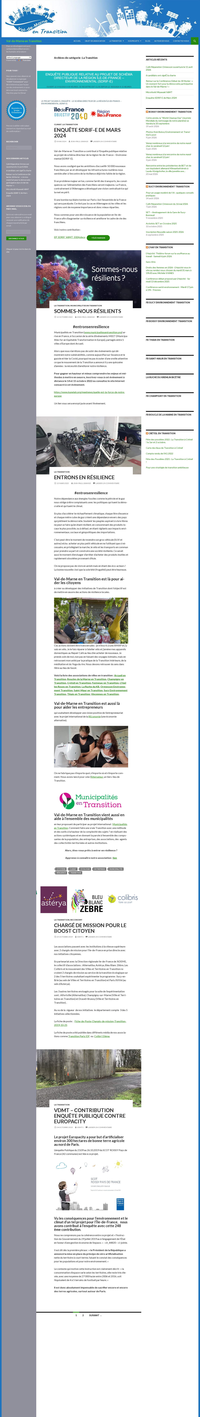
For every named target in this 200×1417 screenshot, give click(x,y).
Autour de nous (161, 41)
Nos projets (133, 41)
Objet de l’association (95, 41)
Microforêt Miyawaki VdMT (159, 92)
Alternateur (97, 776)
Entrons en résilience (84, 477)
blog (147, 41)
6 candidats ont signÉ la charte (161, 75)
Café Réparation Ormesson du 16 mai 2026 (167, 204)
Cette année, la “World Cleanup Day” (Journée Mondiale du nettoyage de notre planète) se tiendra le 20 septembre (168, 121)
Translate (26, 60)
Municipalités (116, 869)
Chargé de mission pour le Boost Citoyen (90, 928)
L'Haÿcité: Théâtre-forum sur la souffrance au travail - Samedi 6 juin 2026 (168, 255)
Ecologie (85, 869)
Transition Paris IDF (79, 1036)
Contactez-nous (181, 41)
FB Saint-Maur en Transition (163, 358)
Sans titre (150, 261)
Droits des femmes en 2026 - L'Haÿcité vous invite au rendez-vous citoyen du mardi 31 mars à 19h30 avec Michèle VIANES (168, 270)
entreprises (99, 869)
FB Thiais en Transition (160, 340)
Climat (58, 124)
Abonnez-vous (16, 238)
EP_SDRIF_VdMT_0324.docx (69, 237)
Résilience (61, 873)
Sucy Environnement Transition (169, 186)
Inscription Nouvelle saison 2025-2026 (165, 232)
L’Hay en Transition (161, 247)
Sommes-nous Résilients (87, 311)
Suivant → (95, 1315)
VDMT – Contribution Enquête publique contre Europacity (89, 1115)
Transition (75, 873)
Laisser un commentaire (105, 141)
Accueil (77, 41)
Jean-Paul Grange (79, 141)
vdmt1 (80, 937)
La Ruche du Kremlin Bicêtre (163, 377)
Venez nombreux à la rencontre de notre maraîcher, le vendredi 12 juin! (169, 144)
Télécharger (98, 238)
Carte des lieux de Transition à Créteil (164, 448)
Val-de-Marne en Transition (24, 41)
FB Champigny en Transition (163, 396)
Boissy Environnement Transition (170, 111)
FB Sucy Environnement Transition (168, 302)
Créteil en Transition (162, 433)
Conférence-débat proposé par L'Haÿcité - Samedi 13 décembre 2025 (168, 280)
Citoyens (61, 869)
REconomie (94, 716)
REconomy (76, 920)
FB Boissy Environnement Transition (169, 321)
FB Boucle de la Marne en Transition (168, 414)
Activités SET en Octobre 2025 (161, 223)
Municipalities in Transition (86, 305)
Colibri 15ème (102, 1036)
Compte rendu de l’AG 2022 (159, 453)
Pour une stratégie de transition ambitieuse (167, 467)
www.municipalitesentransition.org (103, 332)
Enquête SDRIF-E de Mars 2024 (87, 133)
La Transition (115, 41)
